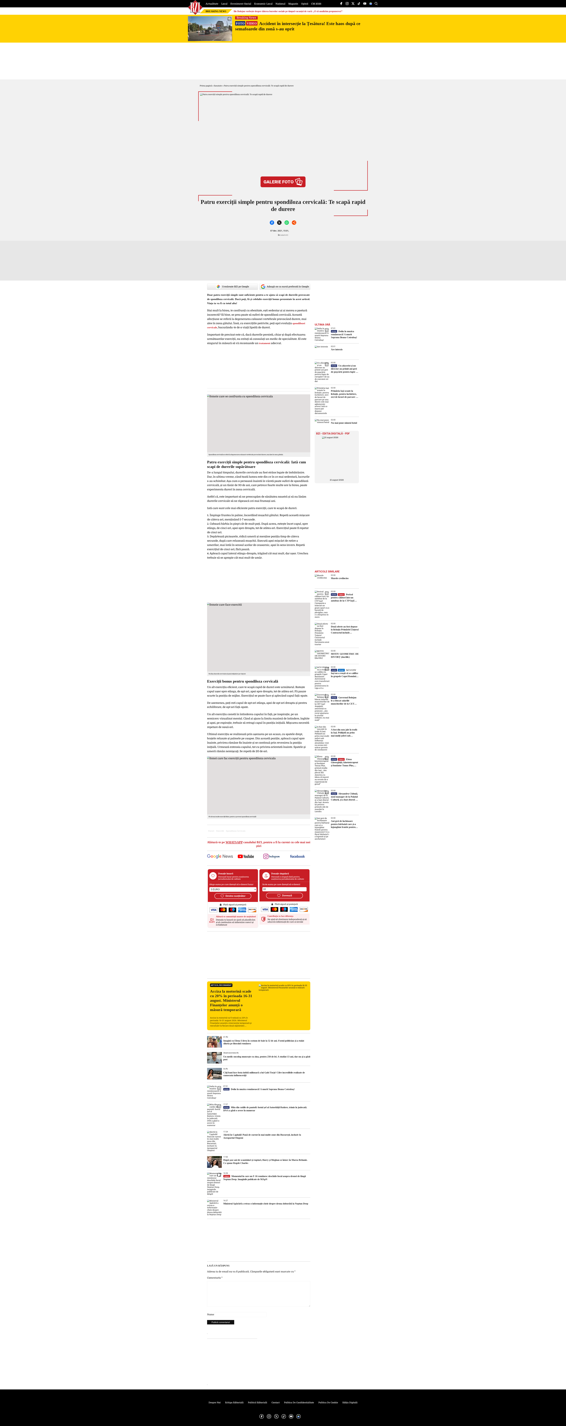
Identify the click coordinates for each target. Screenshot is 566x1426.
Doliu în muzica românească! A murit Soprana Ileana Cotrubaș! (259, 1089)
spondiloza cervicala (235, 831)
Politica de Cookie (328, 1402)
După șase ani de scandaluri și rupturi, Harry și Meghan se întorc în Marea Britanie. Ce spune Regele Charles (265, 1161)
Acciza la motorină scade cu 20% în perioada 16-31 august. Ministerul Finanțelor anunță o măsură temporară (231, 1000)
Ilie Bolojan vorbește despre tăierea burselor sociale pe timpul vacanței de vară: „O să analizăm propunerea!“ (288, 11)
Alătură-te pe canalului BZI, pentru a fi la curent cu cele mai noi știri (258, 844)
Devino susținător (235, 896)
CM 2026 (316, 4)
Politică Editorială (257, 1402)
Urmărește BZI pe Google (235, 286)
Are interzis (337, 349)
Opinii (304, 4)
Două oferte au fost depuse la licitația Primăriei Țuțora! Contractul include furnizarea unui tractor (345, 629)
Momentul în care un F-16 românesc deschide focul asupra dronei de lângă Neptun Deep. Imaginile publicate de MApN (264, 1178)
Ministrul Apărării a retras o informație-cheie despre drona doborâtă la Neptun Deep (265, 1203)
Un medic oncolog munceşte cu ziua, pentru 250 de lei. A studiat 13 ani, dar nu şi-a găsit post (266, 1058)
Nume (210, 1314)
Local (224, 4)
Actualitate (212, 4)
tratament (264, 343)
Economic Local (263, 4)
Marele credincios (340, 578)
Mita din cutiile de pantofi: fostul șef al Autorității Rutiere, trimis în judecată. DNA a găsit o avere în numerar (265, 1109)
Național (280, 4)
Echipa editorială (234, 1402)
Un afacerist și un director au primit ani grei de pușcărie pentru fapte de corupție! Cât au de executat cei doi (344, 368)
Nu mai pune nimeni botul (344, 423)
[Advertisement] (258, 954)
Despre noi (215, 1402)
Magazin (293, 4)
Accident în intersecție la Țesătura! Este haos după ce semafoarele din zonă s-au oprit (297, 26)
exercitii (220, 831)
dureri (211, 831)
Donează (287, 895)
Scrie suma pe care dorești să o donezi (281, 884)
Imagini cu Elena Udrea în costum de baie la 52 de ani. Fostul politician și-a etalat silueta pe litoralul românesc (263, 1042)
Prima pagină (206, 86)
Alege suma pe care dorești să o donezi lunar (231, 884)
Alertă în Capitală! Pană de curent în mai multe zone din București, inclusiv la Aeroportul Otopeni (262, 1136)
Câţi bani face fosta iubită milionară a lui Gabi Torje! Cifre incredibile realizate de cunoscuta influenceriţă (264, 1074)
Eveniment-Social (240, 4)
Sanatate (218, 86)
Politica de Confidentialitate (299, 1402)
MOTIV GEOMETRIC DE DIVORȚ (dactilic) (345, 655)
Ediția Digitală (349, 1402)
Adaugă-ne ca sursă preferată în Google (288, 286)
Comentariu (215, 1278)
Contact (276, 1402)
